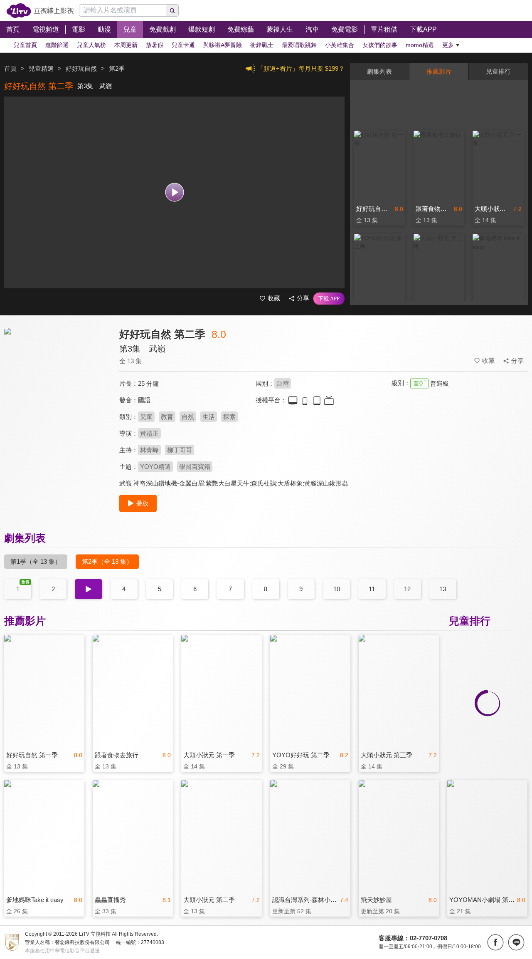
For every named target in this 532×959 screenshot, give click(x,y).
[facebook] (495, 942)
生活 (208, 416)
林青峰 (149, 449)
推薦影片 (438, 71)
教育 (167, 416)
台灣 (282, 383)
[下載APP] (329, 298)
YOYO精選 (155, 466)
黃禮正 (149, 433)
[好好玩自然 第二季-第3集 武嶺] (56, 402)
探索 (229, 416)
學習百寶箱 (194, 466)
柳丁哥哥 (179, 449)
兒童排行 (498, 71)
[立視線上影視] (40, 10)
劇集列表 (379, 71)
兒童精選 (41, 68)
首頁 (10, 68)
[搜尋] (172, 10)
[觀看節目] (174, 192)
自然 (188, 416)
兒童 (146, 416)
